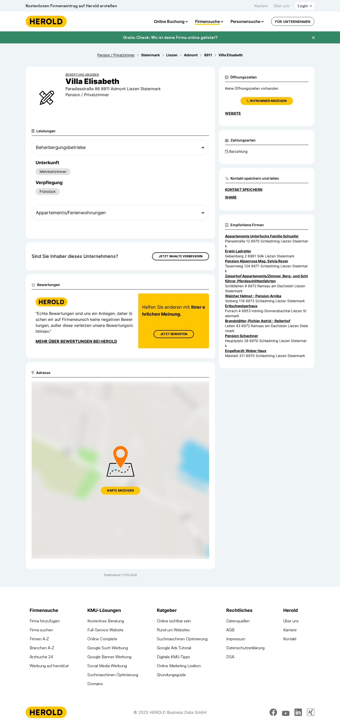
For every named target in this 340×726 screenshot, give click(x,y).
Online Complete (102, 638)
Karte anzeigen (120, 490)
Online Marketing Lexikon (179, 665)
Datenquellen (238, 620)
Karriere (261, 5)
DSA (230, 656)
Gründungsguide (171, 674)
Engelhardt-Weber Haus (245, 351)
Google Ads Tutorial (174, 647)
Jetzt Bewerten (173, 334)
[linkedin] (298, 712)
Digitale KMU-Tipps (173, 656)
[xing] (310, 712)
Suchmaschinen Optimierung (112, 674)
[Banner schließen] (313, 38)
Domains (95, 683)
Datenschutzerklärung (245, 647)
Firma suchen (41, 629)
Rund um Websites (173, 629)
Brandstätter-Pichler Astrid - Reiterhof (257, 321)
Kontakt (289, 638)
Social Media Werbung (107, 665)
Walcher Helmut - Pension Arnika (253, 296)
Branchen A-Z (42, 647)
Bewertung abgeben (82, 74)
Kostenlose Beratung (105, 620)
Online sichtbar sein (174, 620)
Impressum (235, 638)
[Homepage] (46, 21)
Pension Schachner (241, 336)
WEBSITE (233, 113)
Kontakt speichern (243, 189)
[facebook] (273, 712)
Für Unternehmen (292, 21)
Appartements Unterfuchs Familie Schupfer (262, 236)
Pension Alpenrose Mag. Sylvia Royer (256, 261)
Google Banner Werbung (109, 656)
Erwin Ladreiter (238, 251)
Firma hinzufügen (45, 620)
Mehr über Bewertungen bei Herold (76, 341)
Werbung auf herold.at (49, 665)
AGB (230, 629)
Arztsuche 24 (41, 656)
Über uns (281, 5)
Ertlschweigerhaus (241, 306)
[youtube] (285, 712)
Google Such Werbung (107, 647)
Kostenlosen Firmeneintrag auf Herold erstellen (71, 5)
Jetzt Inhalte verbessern (181, 256)
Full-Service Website (105, 629)
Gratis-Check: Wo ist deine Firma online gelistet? (170, 37)
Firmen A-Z (39, 638)
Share (231, 197)
